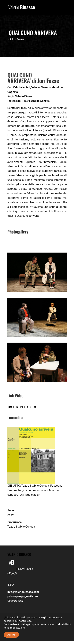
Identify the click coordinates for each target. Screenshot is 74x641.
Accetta (11, 634)
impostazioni (17, 627)
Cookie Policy (15, 600)
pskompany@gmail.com (22, 596)
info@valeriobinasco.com (23, 591)
